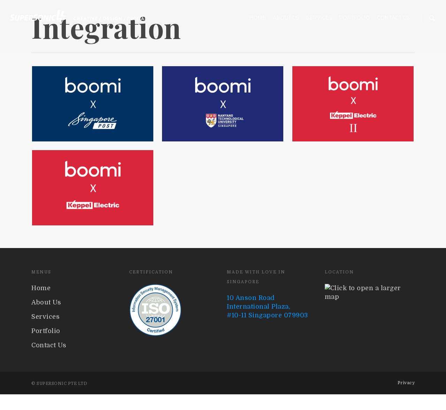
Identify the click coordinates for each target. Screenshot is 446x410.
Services (319, 18)
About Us (286, 18)
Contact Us (393, 18)
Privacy (406, 382)
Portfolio (354, 18)
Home (257, 18)
